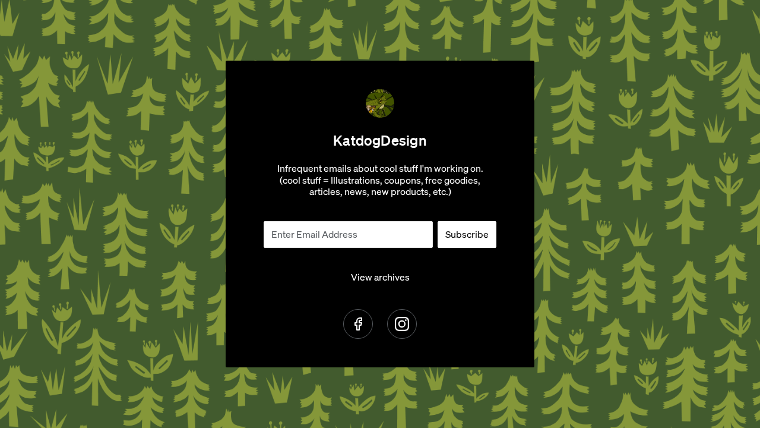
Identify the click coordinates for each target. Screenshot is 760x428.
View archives (380, 277)
